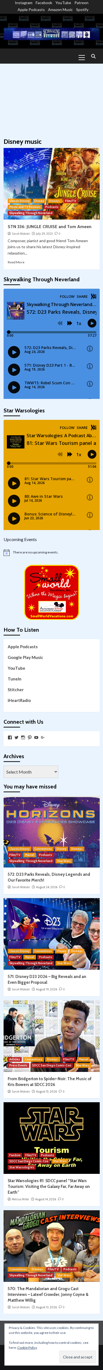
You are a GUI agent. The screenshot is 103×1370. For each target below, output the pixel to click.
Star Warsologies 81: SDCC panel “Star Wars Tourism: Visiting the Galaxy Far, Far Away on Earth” (49, 1186)
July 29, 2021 (44, 234)
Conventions (43, 849)
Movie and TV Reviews (25, 207)
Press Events (18, 1065)
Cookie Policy (27, 1347)
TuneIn (14, 678)
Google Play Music (25, 657)
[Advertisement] (51, 98)
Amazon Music (60, 9)
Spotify (82, 9)
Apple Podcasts (31, 9)
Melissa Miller (20, 1199)
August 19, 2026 (46, 989)
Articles (14, 1059)
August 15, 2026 (46, 1091)
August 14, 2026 (45, 1199)
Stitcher (16, 689)
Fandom (15, 1155)
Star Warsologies (21, 1167)
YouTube (63, 2)
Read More (16, 262)
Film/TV (70, 201)
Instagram (23, 2)
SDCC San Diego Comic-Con (51, 1065)
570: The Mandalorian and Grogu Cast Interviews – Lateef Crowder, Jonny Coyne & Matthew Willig (48, 1294)
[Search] (93, 56)
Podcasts (52, 207)
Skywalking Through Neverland (30, 213)
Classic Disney (19, 201)
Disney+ (54, 201)
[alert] (52, 552)
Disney (39, 201)
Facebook (44, 2)
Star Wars (64, 861)
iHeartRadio (19, 700)
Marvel (29, 855)
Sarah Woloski (21, 234)
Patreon (81, 2)
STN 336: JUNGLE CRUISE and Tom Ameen (49, 226)
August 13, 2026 (46, 1307)
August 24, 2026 (46, 887)
